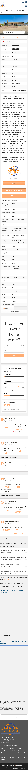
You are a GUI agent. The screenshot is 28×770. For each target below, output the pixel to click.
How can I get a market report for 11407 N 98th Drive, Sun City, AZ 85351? (13, 572)
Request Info (21, 38)
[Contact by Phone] (23, 1)
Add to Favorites (8, 41)
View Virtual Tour (19, 32)
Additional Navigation (14, 717)
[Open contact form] (26, 1)
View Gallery (9, 32)
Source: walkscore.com (6, 635)
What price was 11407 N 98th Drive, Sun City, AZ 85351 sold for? (13, 551)
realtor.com (23, 713)
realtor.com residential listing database (11, 495)
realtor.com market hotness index (10, 437)
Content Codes (7, 579)
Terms (10, 767)
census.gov (5, 516)
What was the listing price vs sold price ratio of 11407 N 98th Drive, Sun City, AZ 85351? (13, 558)
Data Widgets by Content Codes (20, 768)
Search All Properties (15, 190)
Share (15, 196)
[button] (1, 24)
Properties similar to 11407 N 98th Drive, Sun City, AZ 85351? (13, 565)
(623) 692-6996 (14, 178)
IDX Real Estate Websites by (7, 765)
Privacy (15, 767)
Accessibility (4, 767)
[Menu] (26, 6)
